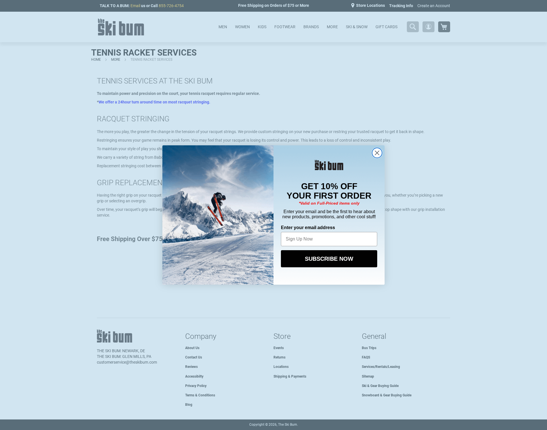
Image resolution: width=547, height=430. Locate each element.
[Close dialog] (377, 153)
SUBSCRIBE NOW (329, 259)
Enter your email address (308, 227)
